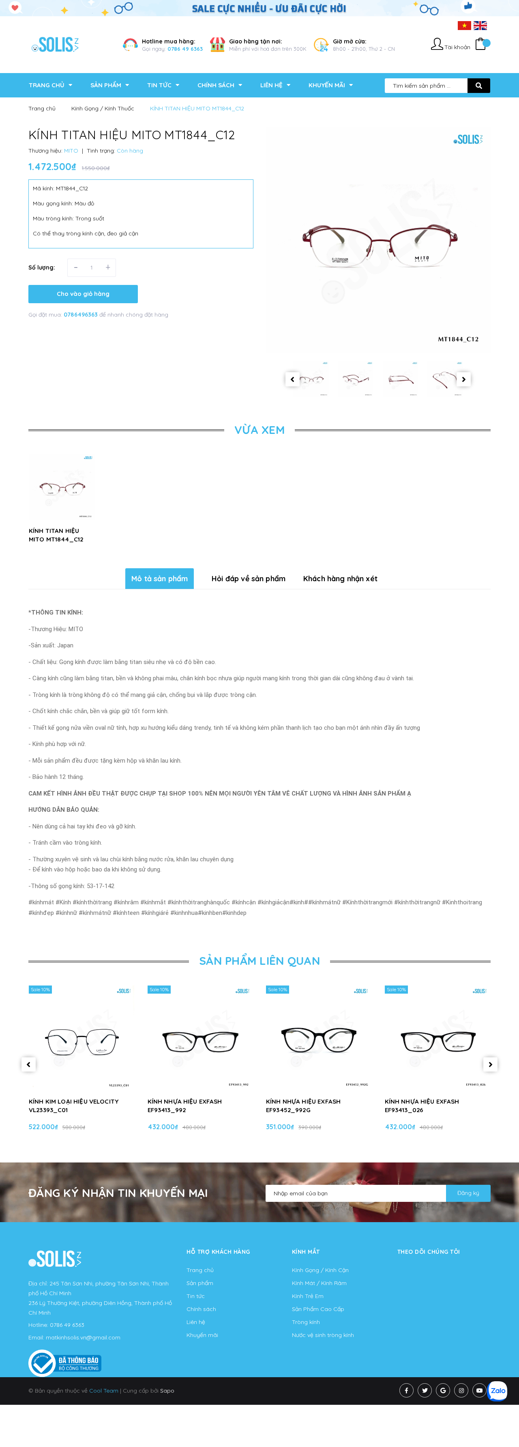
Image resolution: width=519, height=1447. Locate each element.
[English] (480, 25)
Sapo (167, 1390)
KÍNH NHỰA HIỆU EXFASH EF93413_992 (185, 1106)
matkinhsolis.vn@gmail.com (83, 1337)
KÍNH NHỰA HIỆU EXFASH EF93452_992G (303, 1106)
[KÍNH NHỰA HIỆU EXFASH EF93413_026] (438, 1038)
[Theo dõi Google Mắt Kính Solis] (443, 1390)
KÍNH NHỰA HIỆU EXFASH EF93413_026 (422, 1106)
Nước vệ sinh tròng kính (323, 1335)
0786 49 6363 (185, 48)
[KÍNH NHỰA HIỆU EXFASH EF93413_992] (200, 1038)
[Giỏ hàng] (480, 45)
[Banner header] (259, 7)
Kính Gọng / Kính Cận (320, 1270)
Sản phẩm (200, 1283)
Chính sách (201, 1309)
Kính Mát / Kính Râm (319, 1283)
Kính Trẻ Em (308, 1296)
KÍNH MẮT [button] (306, 1251)
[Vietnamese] (464, 25)
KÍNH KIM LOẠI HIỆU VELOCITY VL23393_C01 (73, 1106)
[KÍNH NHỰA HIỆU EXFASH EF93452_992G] (319, 1038)
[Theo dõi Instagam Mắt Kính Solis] (461, 1390)
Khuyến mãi (202, 1335)
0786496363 (81, 314)
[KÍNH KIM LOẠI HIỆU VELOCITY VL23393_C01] (82, 1038)
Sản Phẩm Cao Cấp (318, 1309)
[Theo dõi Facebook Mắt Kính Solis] (406, 1390)
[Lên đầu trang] (501, 1423)
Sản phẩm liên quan (259, 960)
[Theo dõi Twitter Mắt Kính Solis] (425, 1390)
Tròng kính (306, 1322)
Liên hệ (196, 1322)
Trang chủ (200, 1270)
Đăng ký (468, 1193)
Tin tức (196, 1296)
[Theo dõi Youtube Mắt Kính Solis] (479, 1390)
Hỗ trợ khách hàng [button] (218, 1251)
